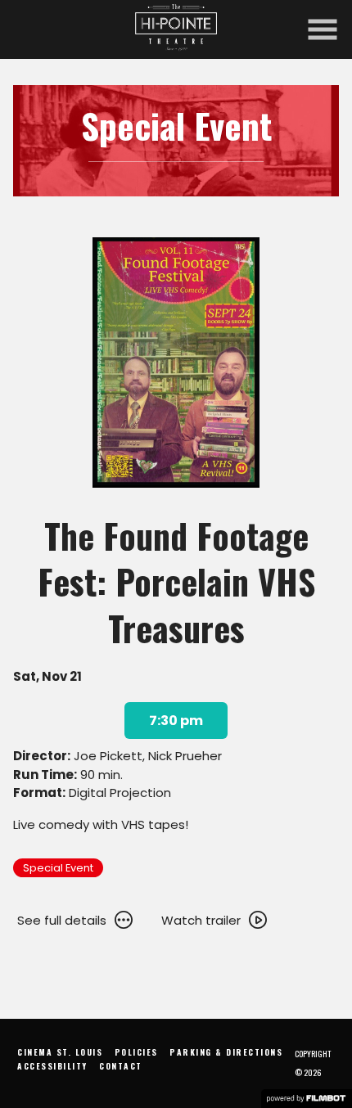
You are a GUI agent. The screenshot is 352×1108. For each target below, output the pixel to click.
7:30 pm (176, 720)
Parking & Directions (225, 1052)
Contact (120, 1066)
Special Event (58, 868)
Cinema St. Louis (59, 1052)
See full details (61, 920)
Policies (136, 1052)
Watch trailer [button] (201, 920)
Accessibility (52, 1066)
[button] (322, 29)
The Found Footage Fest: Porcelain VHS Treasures (176, 581)
